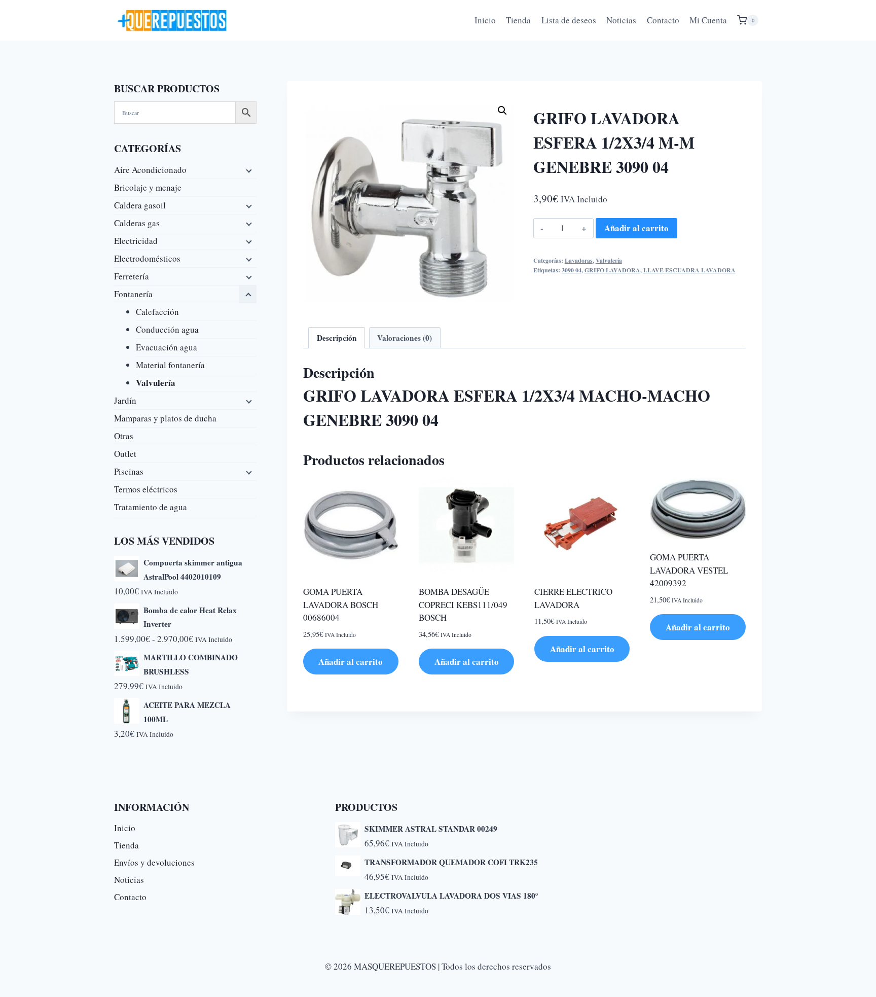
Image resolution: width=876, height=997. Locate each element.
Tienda (518, 20)
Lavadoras (579, 260)
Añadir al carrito (636, 228)
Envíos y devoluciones (154, 862)
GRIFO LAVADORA (612, 270)
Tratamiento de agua (150, 507)
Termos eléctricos (145, 489)
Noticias (621, 20)
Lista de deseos (568, 20)
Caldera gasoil (140, 205)
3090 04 (571, 270)
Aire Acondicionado (150, 169)
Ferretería (131, 276)
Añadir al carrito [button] (350, 661)
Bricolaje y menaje (147, 187)
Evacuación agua (166, 347)
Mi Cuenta (708, 20)
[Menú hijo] (248, 170)
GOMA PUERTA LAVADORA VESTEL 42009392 (689, 570)
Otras (123, 436)
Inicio (485, 20)
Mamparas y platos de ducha (165, 418)
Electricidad (136, 240)
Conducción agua (167, 329)
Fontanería (133, 294)
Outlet (125, 453)
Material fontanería (170, 365)
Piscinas (128, 471)
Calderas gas (137, 223)
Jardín (125, 400)
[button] (502, 110)
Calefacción (157, 311)
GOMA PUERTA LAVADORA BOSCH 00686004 (340, 604)
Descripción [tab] (337, 337)
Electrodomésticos (147, 258)
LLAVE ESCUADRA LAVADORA (689, 270)
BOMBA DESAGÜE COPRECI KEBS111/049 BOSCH (463, 604)
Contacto (663, 20)
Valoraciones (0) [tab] (404, 337)
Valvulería (609, 260)
